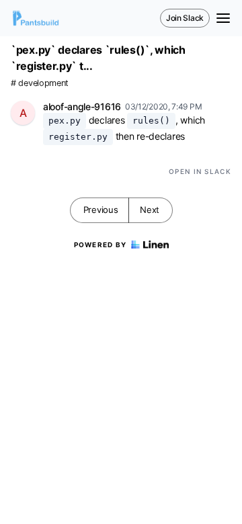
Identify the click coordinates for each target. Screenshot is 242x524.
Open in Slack (200, 171)
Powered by (100, 245)
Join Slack (185, 18)
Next (149, 209)
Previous (100, 209)
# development (40, 83)
